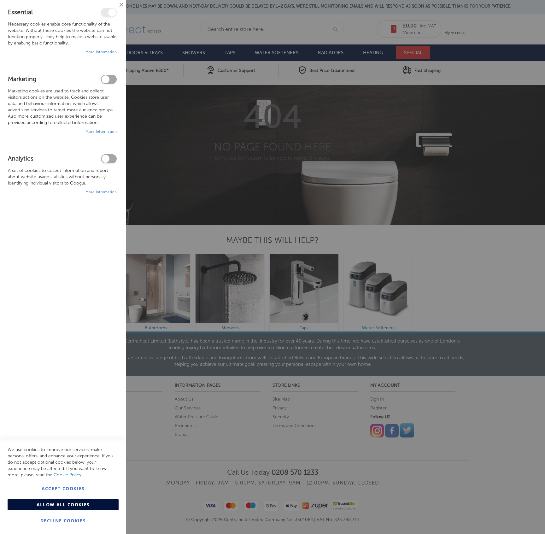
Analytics (109, 158)
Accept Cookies (63, 488)
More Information (101, 52)
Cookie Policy (67, 475)
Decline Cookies (63, 521)
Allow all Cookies (63, 505)
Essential (109, 12)
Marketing (109, 79)
